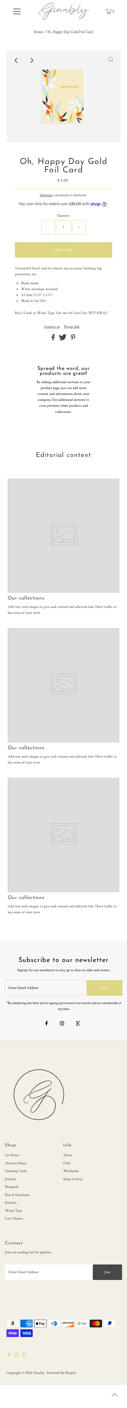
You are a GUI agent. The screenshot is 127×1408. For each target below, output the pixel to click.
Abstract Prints (16, 1163)
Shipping (46, 195)
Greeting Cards (16, 1171)
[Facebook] (46, 1024)
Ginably (38, 1372)
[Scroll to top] (115, 1395)
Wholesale (71, 1171)
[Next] (31, 60)
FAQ (66, 1163)
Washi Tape (13, 1210)
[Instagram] (62, 1024)
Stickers (10, 1202)
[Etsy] (78, 1024)
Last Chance (14, 1218)
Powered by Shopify (61, 1372)
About (67, 1155)
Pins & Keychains (17, 1195)
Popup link (72, 327)
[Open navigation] (17, 11)
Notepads (11, 1186)
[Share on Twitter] (63, 339)
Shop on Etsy (72, 1179)
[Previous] (16, 60)
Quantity (63, 215)
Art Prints (12, 1155)
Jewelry (10, 1179)
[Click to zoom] (110, 60)
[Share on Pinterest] (73, 339)
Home (38, 32)
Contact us (52, 327)
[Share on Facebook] (53, 339)
